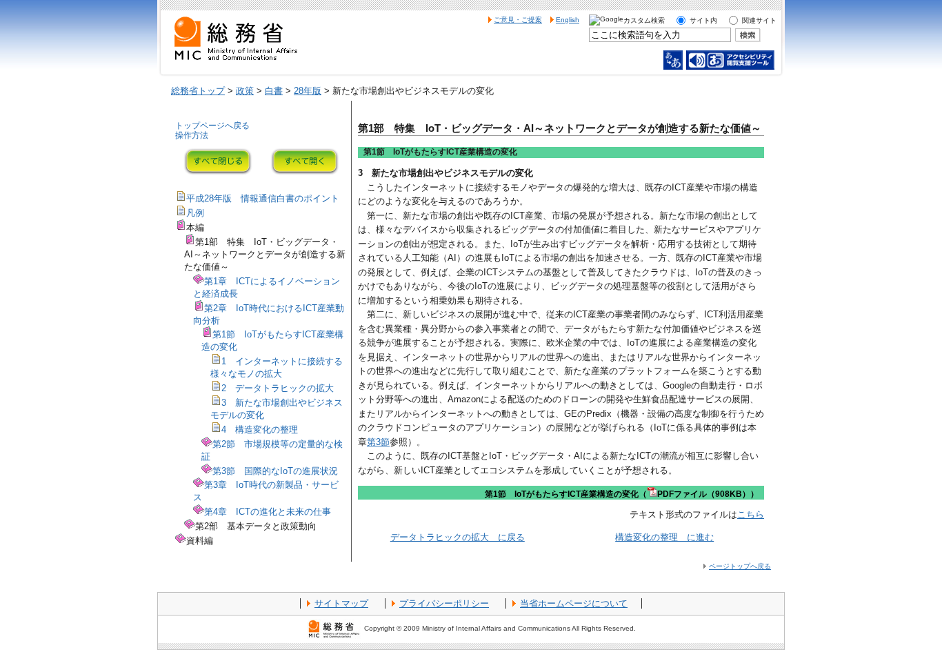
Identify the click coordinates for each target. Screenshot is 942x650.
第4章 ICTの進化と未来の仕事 (267, 511)
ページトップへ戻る (740, 566)
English (567, 19)
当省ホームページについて (574, 603)
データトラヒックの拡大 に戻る (457, 537)
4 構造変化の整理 (259, 429)
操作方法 (191, 135)
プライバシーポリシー (444, 603)
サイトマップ (341, 603)
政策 (245, 91)
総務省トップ (198, 91)
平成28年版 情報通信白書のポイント (262, 198)
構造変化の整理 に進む (664, 537)
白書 (274, 91)
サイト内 (703, 20)
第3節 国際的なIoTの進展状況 (275, 471)
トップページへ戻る (212, 125)
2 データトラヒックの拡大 (277, 388)
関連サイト (759, 20)
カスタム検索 (644, 20)
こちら (750, 514)
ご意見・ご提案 (518, 19)
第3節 (378, 442)
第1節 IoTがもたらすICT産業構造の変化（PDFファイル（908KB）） (622, 494)
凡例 (195, 213)
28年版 (307, 91)
